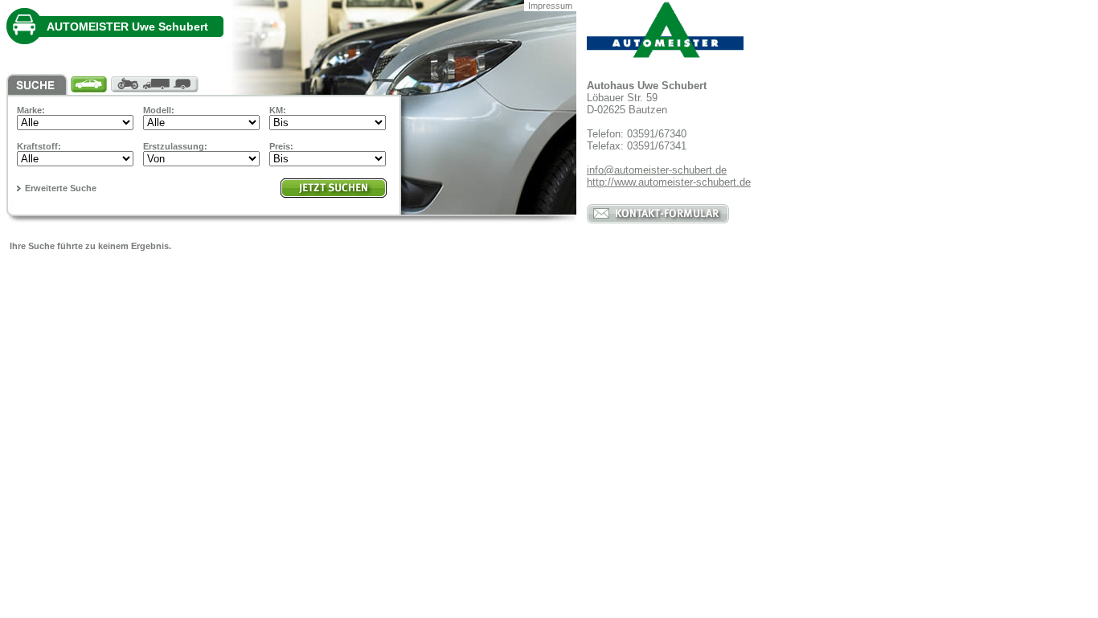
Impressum (550, 5)
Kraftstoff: (39, 146)
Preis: (281, 146)
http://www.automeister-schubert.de (669, 182)
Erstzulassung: (175, 146)
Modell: (158, 110)
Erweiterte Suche (60, 188)
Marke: (31, 110)
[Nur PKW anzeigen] (91, 84)
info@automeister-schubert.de (657, 170)
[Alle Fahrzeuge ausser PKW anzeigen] (157, 84)
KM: (277, 110)
